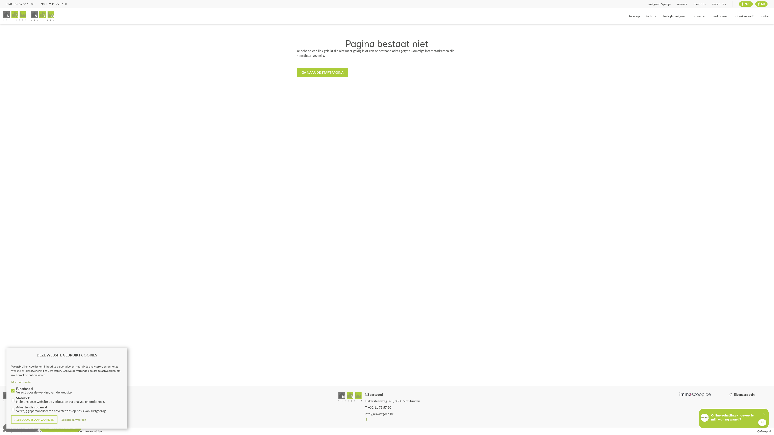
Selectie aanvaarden (73, 419)
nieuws (682, 4)
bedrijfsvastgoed (674, 16)
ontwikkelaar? (743, 16)
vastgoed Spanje (659, 4)
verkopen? (720, 16)
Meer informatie (21, 382)
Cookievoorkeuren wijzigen (86, 431)
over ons (700, 4)
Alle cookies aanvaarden (34, 419)
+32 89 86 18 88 (23, 4)
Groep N (28, 16)
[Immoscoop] (695, 394)
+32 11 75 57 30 (56, 4)
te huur (651, 16)
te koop (634, 16)
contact (765, 16)
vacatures (719, 4)
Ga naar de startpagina (322, 72)
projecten (699, 16)
